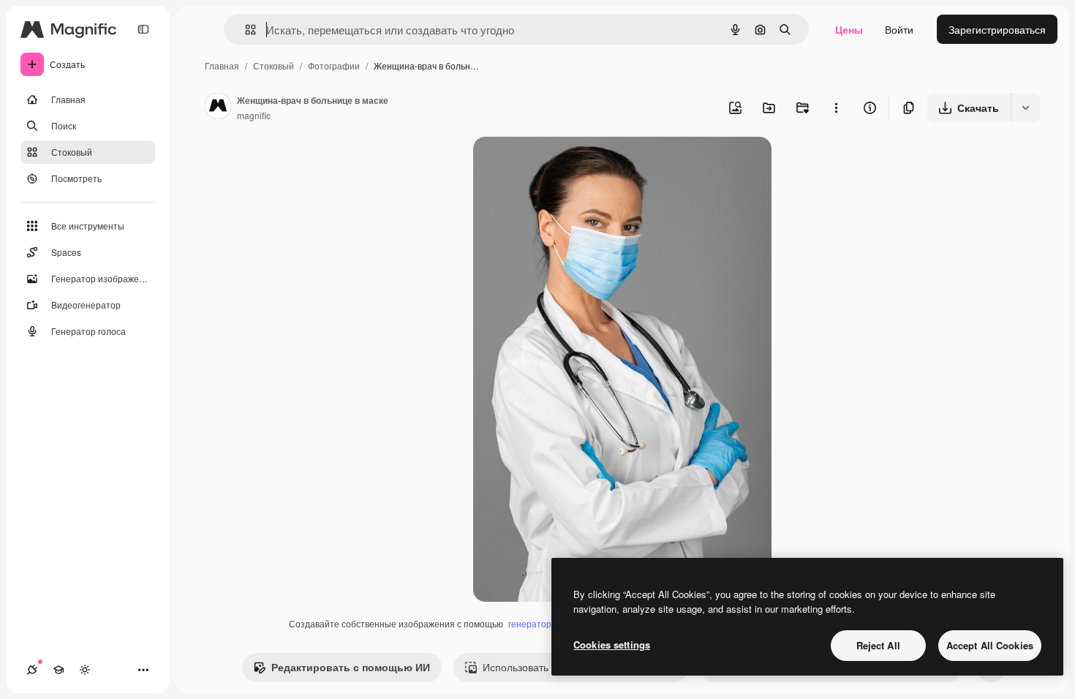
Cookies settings (611, 644)
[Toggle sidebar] (143, 29)
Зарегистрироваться (997, 29)
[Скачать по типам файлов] (1025, 107)
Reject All (878, 645)
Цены (849, 29)
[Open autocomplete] (245, 29)
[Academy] (58, 669)
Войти (899, 29)
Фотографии (334, 65)
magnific (254, 115)
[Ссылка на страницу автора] (218, 107)
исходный (571, 165)
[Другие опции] (835, 107)
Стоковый (273, 65)
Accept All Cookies (989, 645)
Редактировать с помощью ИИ (350, 667)
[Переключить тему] (85, 669)
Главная (222, 65)
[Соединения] (32, 669)
